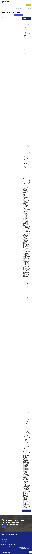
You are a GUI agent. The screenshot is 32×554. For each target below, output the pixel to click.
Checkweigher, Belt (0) (26, 254)
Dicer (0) (24, 193)
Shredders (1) (25, 163)
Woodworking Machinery (26, 506)
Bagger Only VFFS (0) (26, 223)
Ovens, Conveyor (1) (25, 242)
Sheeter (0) (24, 43)
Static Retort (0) (25, 451)
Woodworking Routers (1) (26, 507)
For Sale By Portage (18, 15)
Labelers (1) (24, 405)
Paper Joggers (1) (25, 422)
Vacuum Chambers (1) (26, 220)
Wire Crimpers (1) (25, 501)
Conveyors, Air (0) (25, 297)
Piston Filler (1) (25, 212)
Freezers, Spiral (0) (25, 147)
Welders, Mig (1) (25, 497)
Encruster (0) (25, 204)
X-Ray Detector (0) (25, 270)
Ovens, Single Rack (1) (26, 246)
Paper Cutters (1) (25, 421)
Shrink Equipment (25, 460)
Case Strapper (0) (25, 403)
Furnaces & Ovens (25, 237)
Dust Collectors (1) (25, 216)
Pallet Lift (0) (24, 494)
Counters (24, 186)
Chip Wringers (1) (25, 156)
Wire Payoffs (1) (25, 505)
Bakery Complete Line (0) (26, 433)
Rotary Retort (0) (25, 450)
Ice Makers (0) (25, 150)
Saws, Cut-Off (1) (25, 457)
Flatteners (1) (25, 453)
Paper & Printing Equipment (26, 420)
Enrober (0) (24, 199)
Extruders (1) (24, 424)
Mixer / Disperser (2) (25, 136)
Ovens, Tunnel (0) (25, 247)
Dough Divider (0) (25, 38)
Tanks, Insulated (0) (25, 443)
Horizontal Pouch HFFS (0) (26, 227)
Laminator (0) (25, 40)
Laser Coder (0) (25, 179)
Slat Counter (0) (25, 188)
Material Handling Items (26, 286)
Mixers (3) (24, 137)
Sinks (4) (24, 277)
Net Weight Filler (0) (25, 211)
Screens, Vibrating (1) (26, 459)
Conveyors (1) (25, 157)
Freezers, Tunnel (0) (25, 148)
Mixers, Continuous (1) (26, 139)
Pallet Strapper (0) (25, 407)
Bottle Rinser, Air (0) (25, 168)
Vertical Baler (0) (25, 165)
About (24, 8)
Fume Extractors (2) (25, 218)
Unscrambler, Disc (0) (26, 484)
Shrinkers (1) (24, 418)
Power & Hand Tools (25, 428)
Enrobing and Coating (26, 198)
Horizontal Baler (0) (25, 158)
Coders (24, 176)
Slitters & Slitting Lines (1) (26, 181)
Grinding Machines (25, 248)
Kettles (24, 271)
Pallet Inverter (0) (25, 493)
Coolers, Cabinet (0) (25, 143)
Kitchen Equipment (25, 276)
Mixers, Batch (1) (25, 138)
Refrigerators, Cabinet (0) (26, 151)
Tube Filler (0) (25, 213)
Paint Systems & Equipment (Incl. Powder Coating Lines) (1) (26, 171)
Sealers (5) (24, 413)
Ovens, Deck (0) (25, 243)
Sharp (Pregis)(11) (25, 34)
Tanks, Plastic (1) (25, 445)
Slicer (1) (24, 196)
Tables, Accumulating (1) (26, 474)
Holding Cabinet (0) (25, 241)
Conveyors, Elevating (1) (26, 309)
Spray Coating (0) (25, 202)
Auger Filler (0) (25, 206)
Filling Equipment (25, 205)
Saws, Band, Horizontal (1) (26, 455)
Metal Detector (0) (25, 262)
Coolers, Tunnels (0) (25, 144)
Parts (23, 21)
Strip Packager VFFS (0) (26, 235)
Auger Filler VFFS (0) (25, 222)
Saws (23, 454)
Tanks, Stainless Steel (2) (26, 447)
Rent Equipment (19, 8)
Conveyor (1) (24, 260)
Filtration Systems (25, 215)
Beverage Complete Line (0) (26, 434)
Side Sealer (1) (25, 472)
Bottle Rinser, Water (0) (26, 169)
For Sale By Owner (27, 15)
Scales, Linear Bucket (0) (26, 268)
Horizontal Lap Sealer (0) (26, 462)
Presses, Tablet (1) (25, 431)
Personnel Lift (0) (25, 495)
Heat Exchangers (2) (25, 29)
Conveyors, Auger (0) (26, 298)
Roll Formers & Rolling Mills (26, 452)
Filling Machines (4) (25, 404)
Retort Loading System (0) (26, 449)
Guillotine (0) (24, 195)
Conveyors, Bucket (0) (26, 303)
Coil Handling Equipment (26, 180)
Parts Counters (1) (25, 187)
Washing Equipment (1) (26, 173)
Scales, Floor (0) (25, 267)
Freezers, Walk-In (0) (25, 149)
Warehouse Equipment (26, 486)
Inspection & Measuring (26, 253)
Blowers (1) (24, 26)
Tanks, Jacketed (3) (25, 444)
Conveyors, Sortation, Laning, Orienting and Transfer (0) (26, 325)
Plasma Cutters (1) (25, 282)
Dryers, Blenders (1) (25, 28)
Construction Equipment (26, 182)
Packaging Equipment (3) (26, 406)
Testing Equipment (25, 477)
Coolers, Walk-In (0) (25, 145)
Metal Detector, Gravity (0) (26, 263)
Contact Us (29, 8)
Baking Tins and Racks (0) (26, 36)
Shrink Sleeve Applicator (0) (26, 468)
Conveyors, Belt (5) (25, 299)
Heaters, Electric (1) (25, 30)
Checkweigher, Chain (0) (26, 255)
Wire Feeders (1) (25, 503)
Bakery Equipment (25, 35)
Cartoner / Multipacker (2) (26, 402)
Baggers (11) (24, 400)
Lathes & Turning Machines (26, 283)
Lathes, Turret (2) (25, 285)
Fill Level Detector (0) (26, 261)
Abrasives (24, 22)
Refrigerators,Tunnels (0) (26, 153)
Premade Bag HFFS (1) (26, 230)
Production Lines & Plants (26, 432)
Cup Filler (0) (24, 208)
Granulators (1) (25, 425)
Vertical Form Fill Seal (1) (26, 236)
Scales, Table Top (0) (26, 269)
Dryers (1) (24, 27)
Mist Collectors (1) (25, 219)
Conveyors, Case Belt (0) (26, 304)
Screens (24, 458)
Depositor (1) (24, 37)
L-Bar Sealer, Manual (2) (26, 464)
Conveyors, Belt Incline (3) (26, 302)
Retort (24, 448)
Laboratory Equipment (26, 278)
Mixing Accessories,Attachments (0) (26, 383)
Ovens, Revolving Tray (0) (26, 245)
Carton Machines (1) (25, 401)
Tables (24, 473)
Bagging (24, 31)
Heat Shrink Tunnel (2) (26, 461)
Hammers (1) (25, 429)
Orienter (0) (24, 483)
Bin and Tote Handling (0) (26, 487)
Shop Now (4, 526)
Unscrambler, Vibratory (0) (26, 485)
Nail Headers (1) (25, 499)
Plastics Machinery (25, 423)
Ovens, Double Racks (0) (26, 244)
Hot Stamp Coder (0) (25, 177)
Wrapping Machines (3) (26, 419)
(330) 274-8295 (27, 2)
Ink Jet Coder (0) (25, 178)
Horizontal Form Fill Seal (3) (26, 226)
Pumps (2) (24, 440)
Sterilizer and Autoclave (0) (26, 279)
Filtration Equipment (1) (26, 217)
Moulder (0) (24, 41)
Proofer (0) (24, 42)
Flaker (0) (24, 194)
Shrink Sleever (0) (25, 471)
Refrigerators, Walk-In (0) (26, 152)
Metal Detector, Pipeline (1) (26, 266)
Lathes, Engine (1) (25, 284)
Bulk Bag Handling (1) (26, 488)
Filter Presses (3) (25, 135)
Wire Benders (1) (25, 500)
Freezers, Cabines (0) (26, 146)
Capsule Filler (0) (25, 207)
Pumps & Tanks (25, 439)
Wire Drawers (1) (25, 502)
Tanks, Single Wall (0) (26, 446)
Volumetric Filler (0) (25, 214)
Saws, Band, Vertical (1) (26, 456)
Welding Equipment (25, 496)
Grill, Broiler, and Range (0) (26, 240)
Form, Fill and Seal (25, 221)
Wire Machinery (25, 498)
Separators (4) (25, 140)
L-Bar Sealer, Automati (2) (26, 463)
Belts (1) (24, 23)
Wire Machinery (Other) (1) (26, 504)
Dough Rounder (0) (25, 39)
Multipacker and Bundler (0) (26, 465)
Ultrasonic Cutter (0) (25, 197)
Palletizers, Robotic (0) (26, 412)
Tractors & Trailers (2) (26, 185)
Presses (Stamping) (25, 430)
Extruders (24, 203)
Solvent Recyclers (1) (26, 164)
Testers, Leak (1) (25, 478)
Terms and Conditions (3, 553)
